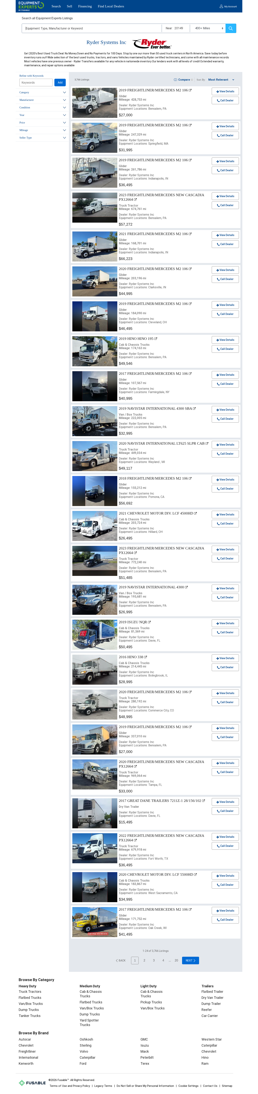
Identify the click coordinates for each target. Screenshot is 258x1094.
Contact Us (210, 1086)
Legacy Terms (103, 1086)
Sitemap (227, 1086)
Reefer (207, 1010)
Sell (69, 6)
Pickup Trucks (151, 1002)
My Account (230, 6)
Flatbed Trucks (30, 998)
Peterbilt (147, 1057)
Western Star (212, 1039)
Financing (85, 6)
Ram (205, 1063)
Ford (83, 1063)
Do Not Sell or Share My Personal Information (145, 1086)
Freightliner (27, 1051)
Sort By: (201, 79)
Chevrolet (26, 1045)
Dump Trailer (211, 1004)
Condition (24, 107)
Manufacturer (26, 100)
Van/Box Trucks (31, 1004)
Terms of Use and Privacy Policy (69, 1086)
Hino (205, 1057)
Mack (145, 1051)
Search (56, 6)
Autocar (25, 1039)
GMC (144, 1039)
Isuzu (145, 1045)
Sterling (85, 1045)
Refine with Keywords (31, 75)
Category (24, 92)
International (28, 1057)
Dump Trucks (29, 1010)
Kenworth (26, 1063)
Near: (169, 28)
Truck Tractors (30, 992)
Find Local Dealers (111, 6)
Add (60, 82)
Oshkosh (86, 1039)
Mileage (23, 130)
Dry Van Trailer (212, 998)
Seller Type (25, 137)
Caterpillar (87, 1057)
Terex (145, 1063)
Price (22, 122)
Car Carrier (210, 1016)
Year (21, 115)
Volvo (84, 1051)
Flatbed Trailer (212, 992)
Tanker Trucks (30, 1016)
